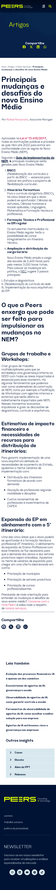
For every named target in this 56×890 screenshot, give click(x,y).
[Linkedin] (20, 872)
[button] (43, 6)
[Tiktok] (42, 872)
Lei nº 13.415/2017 (33, 138)
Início (3, 66)
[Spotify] (34, 872)
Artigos (11, 66)
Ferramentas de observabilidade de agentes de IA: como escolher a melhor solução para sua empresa (30, 713)
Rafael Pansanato (17, 119)
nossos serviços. (16, 608)
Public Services (24, 66)
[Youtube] (27, 872)
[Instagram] (12, 872)
